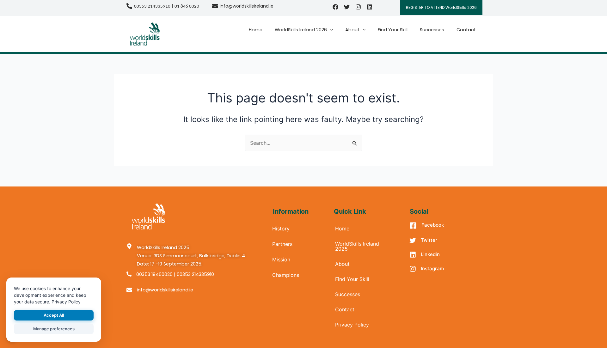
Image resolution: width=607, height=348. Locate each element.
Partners (282, 244)
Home (255, 30)
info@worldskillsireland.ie (246, 6)
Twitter (429, 240)
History (281, 228)
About (352, 30)
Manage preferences (54, 328)
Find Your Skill (393, 30)
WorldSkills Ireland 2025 (357, 246)
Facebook (432, 225)
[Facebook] (413, 226)
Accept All (54, 315)
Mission (281, 259)
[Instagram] (412, 269)
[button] (304, 29)
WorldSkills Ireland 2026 (301, 30)
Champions (285, 275)
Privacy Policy (352, 324)
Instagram (432, 269)
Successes (432, 30)
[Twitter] (412, 241)
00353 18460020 (154, 274)
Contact (466, 30)
